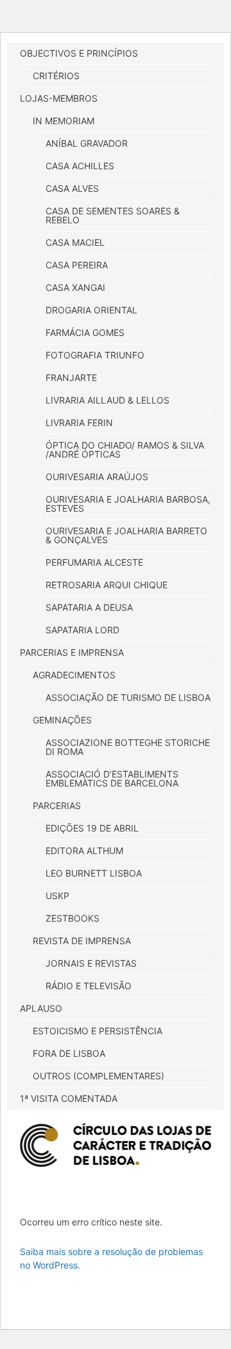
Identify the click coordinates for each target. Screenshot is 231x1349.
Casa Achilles (80, 165)
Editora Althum (84, 850)
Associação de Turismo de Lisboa (128, 697)
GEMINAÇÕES (62, 719)
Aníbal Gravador (87, 143)
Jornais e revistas (91, 963)
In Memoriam (63, 120)
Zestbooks (72, 918)
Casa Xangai (75, 287)
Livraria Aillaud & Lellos (107, 400)
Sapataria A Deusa (89, 607)
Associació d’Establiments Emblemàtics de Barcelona (112, 778)
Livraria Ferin (79, 422)
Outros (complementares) (98, 1075)
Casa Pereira (77, 264)
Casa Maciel (75, 242)
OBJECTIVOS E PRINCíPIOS (79, 53)
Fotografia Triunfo (95, 354)
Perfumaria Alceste (94, 562)
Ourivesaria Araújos (97, 476)
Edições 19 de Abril (92, 828)
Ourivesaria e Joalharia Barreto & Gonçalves (126, 535)
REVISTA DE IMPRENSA (82, 940)
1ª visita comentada (68, 1098)
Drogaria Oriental (91, 309)
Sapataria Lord (82, 629)
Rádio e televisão (89, 985)
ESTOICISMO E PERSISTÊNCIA (97, 1030)
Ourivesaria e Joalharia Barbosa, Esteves (128, 504)
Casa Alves (72, 188)
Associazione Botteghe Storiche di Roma (128, 747)
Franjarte (71, 377)
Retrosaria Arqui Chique (106, 584)
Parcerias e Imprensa (72, 652)
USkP (57, 895)
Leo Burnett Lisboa (94, 873)
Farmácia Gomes (85, 332)
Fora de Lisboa (69, 1053)
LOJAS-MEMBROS (59, 98)
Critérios (56, 75)
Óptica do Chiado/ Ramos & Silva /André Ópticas (125, 450)
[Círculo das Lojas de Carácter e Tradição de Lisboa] (115, 1145)
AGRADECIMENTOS (74, 674)
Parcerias (57, 805)
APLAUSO (41, 1008)
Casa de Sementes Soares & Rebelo (113, 215)
